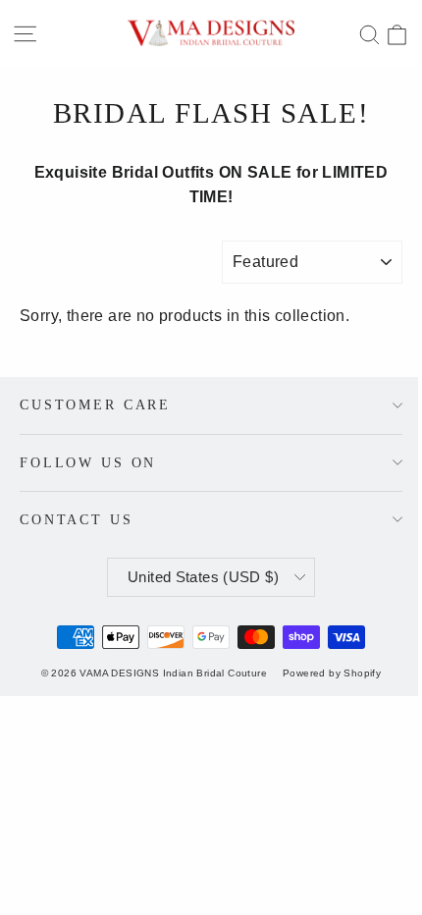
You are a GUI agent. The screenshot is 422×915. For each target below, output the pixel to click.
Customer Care (95, 404)
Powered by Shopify (332, 673)
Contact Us (76, 519)
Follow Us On (88, 462)
